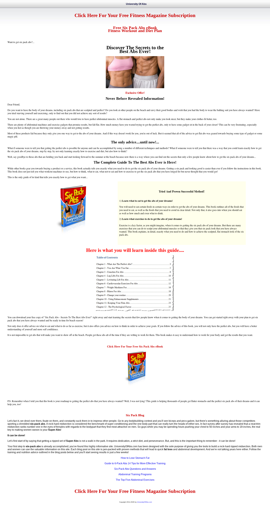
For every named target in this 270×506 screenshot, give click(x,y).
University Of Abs (136, 4)
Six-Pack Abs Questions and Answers (135, 469)
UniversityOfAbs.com (144, 502)
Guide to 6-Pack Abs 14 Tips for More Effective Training (135, 463)
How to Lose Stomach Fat (135, 458)
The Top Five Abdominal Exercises (135, 479)
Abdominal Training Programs (135, 474)
